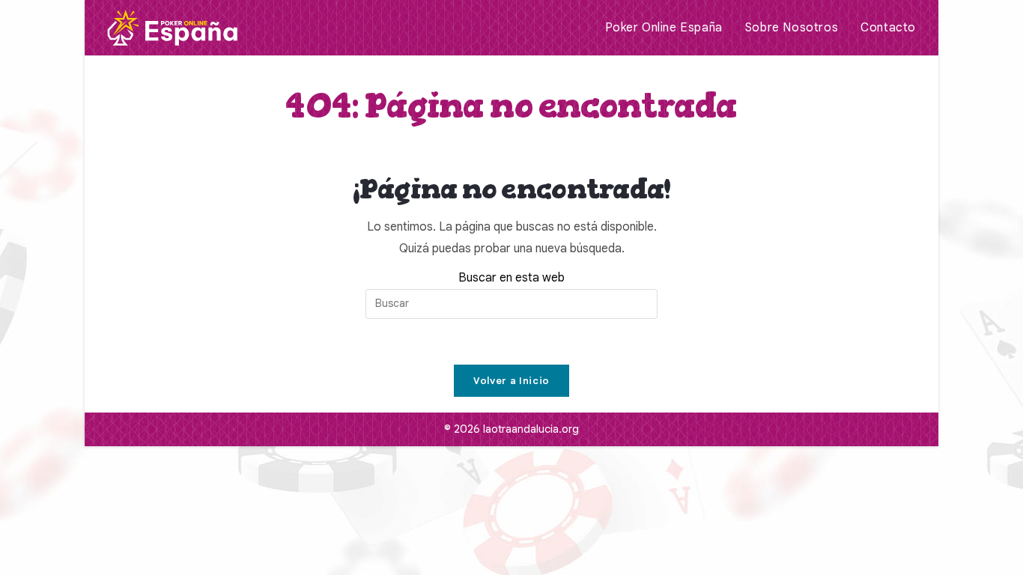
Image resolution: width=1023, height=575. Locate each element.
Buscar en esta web (511, 277)
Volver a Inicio (511, 380)
